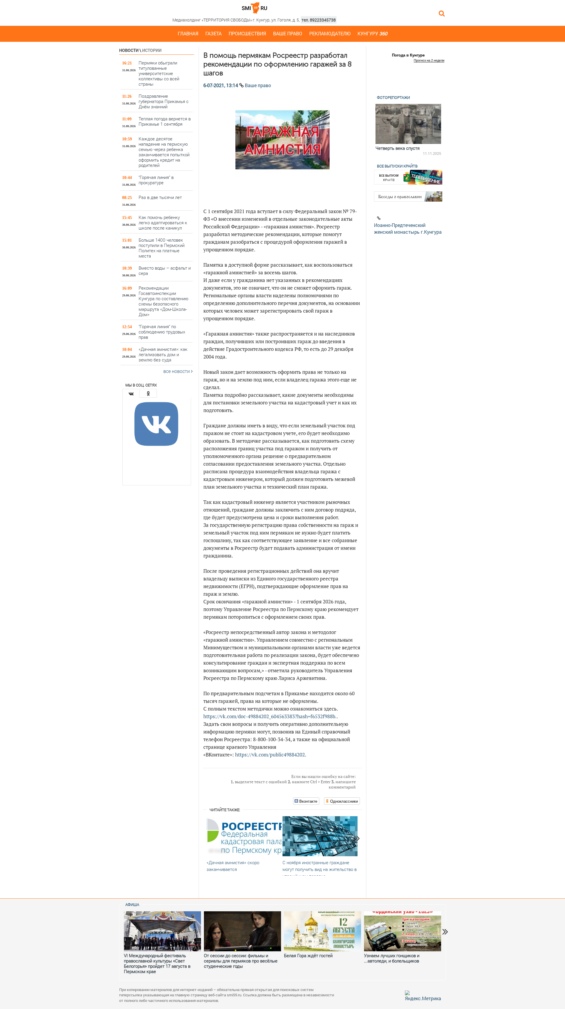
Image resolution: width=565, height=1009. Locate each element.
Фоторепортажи (393, 97)
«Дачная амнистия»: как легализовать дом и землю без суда (163, 354)
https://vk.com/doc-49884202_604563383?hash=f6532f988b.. (270, 716)
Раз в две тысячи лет (160, 197)
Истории (152, 50)
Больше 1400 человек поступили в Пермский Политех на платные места (162, 247)
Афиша (132, 904)
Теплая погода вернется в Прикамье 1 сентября (165, 121)
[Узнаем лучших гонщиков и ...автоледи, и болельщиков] (402, 931)
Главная (188, 33)
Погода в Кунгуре (408, 55)
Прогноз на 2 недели (429, 60)
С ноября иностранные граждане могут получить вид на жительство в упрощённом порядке (319, 869)
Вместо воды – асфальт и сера (165, 270)
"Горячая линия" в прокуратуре (156, 179)
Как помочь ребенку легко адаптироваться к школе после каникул (163, 222)
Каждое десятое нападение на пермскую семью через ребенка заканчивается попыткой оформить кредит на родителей (164, 152)
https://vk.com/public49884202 (270, 754)
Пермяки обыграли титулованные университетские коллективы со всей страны (159, 73)
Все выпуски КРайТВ (397, 166)
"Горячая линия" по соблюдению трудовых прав (162, 331)
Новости (129, 50)
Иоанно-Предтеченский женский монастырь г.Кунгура (408, 228)
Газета (213, 33)
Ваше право (287, 33)
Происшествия (247, 33)
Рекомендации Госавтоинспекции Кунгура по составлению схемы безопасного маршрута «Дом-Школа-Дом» (163, 301)
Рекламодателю (329, 33)
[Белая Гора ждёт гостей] (322, 931)
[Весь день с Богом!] (408, 124)
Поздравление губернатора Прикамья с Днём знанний (164, 101)
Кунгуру (372, 33)
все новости (177, 371)
